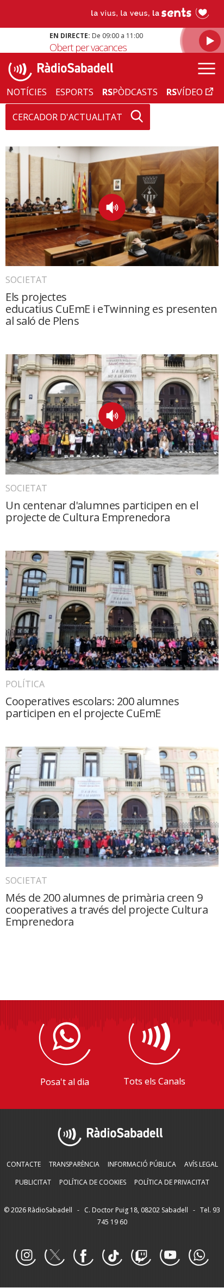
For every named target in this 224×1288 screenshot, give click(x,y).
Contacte (24, 1164)
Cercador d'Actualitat (67, 117)
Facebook (83, 1255)
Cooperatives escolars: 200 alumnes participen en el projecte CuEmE (92, 707)
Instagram (25, 1255)
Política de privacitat (171, 1182)
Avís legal (201, 1164)
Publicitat (33, 1182)
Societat (26, 279)
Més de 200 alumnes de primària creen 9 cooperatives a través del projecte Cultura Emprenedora (106, 909)
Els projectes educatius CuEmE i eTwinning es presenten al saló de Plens (111, 308)
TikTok (112, 1255)
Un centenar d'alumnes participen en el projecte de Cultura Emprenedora (101, 511)
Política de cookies (92, 1182)
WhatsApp (198, 1255)
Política (25, 684)
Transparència (74, 1164)
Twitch (140, 1255)
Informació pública (142, 1164)
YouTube (169, 1255)
